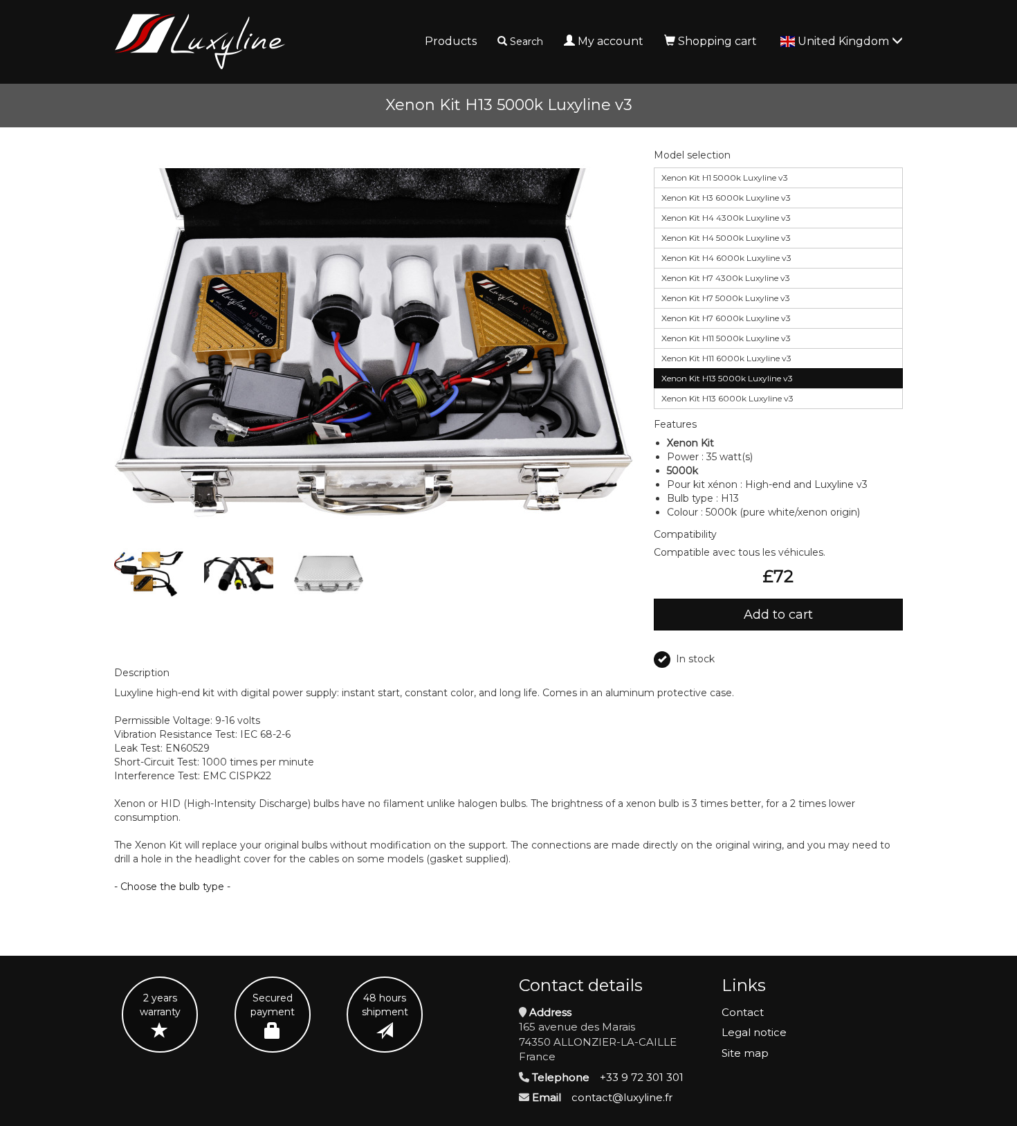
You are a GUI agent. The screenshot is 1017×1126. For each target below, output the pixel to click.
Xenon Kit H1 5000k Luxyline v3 (724, 177)
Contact (743, 1012)
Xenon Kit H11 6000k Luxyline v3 (726, 358)
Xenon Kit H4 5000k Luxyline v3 (726, 238)
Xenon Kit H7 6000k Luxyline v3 (726, 318)
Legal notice (754, 1032)
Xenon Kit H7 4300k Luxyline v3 (725, 278)
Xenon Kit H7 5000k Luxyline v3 (725, 298)
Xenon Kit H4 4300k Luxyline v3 (726, 217)
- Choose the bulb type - (172, 886)
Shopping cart (717, 41)
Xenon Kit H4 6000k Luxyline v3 (726, 258)
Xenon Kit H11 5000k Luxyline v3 (726, 338)
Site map (745, 1053)
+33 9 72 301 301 (642, 1077)
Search (526, 41)
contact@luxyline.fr (621, 1097)
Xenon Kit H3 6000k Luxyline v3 (726, 197)
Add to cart (778, 614)
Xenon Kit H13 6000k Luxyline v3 (727, 398)
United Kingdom (845, 41)
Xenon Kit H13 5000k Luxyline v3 (727, 378)
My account (610, 41)
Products (451, 41)
